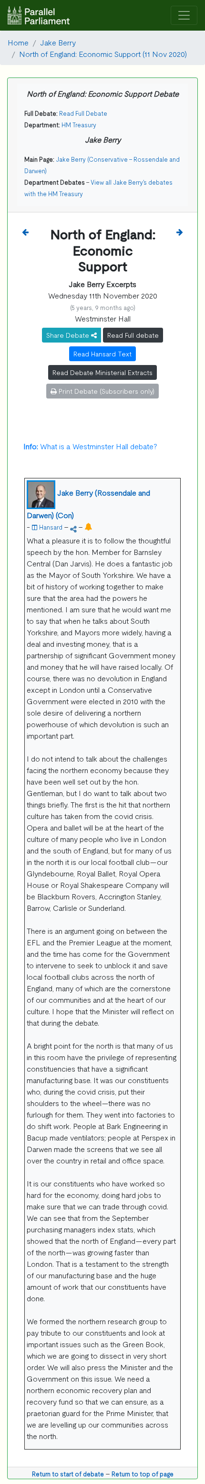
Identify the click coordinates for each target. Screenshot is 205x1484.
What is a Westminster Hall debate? (90, 446)
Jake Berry (58, 42)
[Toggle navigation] (184, 15)
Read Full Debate (83, 113)
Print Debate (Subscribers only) (105, 391)
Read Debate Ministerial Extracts (102, 372)
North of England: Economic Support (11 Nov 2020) (103, 53)
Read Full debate (133, 335)
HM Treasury (79, 125)
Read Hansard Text (102, 353)
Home (18, 42)
